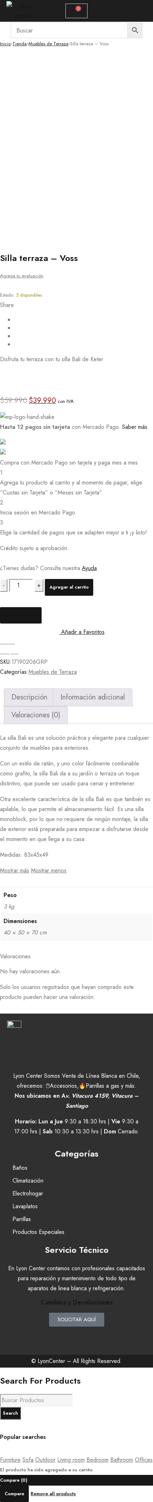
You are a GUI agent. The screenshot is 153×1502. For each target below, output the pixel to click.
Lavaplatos (25, 1206)
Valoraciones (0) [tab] (35, 715)
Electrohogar (27, 1193)
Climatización (27, 1181)
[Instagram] (76, 1335)
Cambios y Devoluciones (77, 1302)
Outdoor (45, 1460)
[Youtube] (98, 1335)
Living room (71, 1460)
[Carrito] (76, 11)
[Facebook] (55, 1335)
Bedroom (97, 1460)
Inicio (5, 43)
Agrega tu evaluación (21, 275)
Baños (19, 1168)
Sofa (27, 1460)
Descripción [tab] (29, 697)
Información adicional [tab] (92, 697)
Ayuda (89, 568)
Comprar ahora (21, 615)
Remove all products (53, 1493)
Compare (14, 1493)
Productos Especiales (38, 1232)
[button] (123, 11)
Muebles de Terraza (48, 43)
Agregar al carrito (69, 587)
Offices (144, 1460)
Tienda (19, 43)
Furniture (10, 1460)
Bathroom (121, 1460)
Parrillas (21, 1219)
